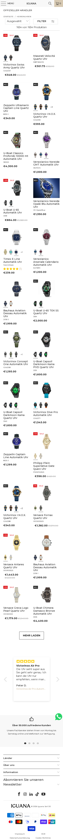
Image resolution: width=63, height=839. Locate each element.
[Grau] (35, 354)
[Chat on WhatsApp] (58, 718)
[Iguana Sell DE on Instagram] (25, 794)
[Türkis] (11, 252)
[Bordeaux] (41, 252)
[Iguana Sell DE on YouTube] (43, 794)
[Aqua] (11, 202)
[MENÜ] (2, 3)
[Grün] (11, 354)
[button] (11, 268)
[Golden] (6, 252)
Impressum (20, 834)
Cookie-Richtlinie (43, 838)
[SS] (41, 303)
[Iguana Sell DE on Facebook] (19, 794)
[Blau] (6, 57)
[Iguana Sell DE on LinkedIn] (31, 794)
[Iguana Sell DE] (31, 3)
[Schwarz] (11, 57)
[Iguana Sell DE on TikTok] (37, 794)
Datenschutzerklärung (20, 838)
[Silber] (11, 557)
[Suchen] (50, 3)
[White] (6, 202)
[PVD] (35, 303)
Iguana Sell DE (44, 806)
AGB (43, 834)
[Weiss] (11, 303)
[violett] (46, 154)
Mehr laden (31, 635)
